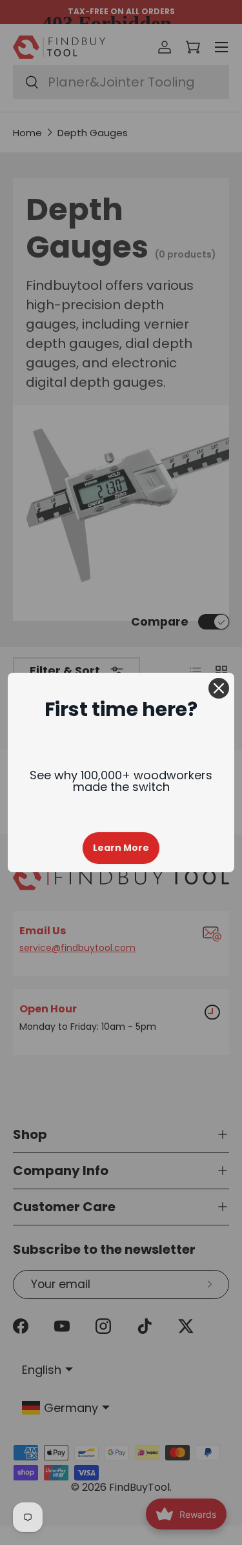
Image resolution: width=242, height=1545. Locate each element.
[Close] (218, 688)
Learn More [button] (121, 847)
